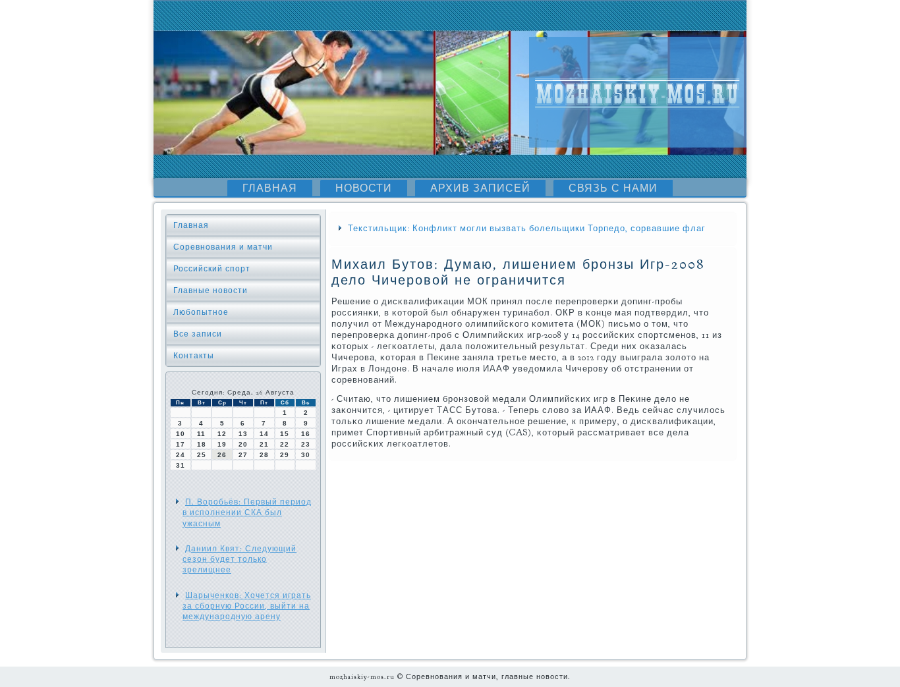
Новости (363, 188)
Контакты (193, 355)
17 (180, 444)
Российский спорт (211, 268)
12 (222, 433)
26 (222, 454)
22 (284, 444)
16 (305, 433)
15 (284, 433)
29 (284, 454)
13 (243, 433)
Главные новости (210, 290)
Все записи (197, 334)
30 (305, 454)
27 (243, 454)
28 (264, 454)
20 (243, 444)
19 (222, 444)
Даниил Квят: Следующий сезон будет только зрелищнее (239, 559)
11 (201, 433)
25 (201, 454)
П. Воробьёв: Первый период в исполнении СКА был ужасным (247, 513)
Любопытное (201, 312)
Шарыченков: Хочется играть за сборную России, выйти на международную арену (247, 606)
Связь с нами (613, 188)
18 (201, 444)
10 (180, 433)
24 (180, 454)
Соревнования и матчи (223, 247)
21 (264, 444)
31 (180, 465)
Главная (269, 188)
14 (264, 433)
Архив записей (480, 188)
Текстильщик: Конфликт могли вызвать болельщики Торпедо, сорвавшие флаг (527, 228)
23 (305, 444)
